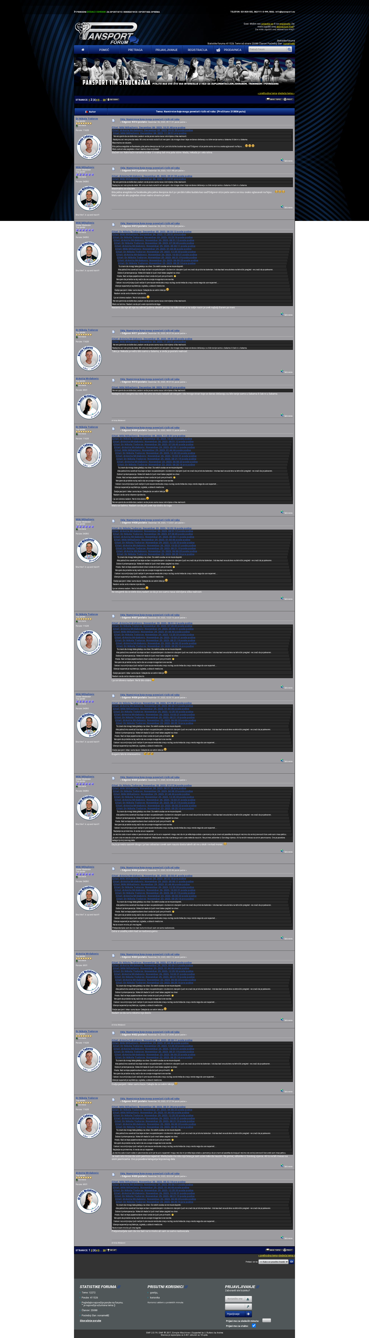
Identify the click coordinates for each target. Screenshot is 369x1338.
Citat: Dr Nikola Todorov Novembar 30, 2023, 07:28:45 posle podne (154, 243)
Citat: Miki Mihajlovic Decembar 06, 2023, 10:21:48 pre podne (148, 127)
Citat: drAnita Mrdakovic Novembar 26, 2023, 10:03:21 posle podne (156, 254)
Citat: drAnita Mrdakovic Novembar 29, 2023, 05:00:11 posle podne (155, 246)
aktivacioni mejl (284, 26)
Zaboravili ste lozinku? (237, 1290)
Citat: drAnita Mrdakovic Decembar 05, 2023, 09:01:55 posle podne (152, 130)
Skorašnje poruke (90, 1320)
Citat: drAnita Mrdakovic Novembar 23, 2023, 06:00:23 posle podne (157, 260)
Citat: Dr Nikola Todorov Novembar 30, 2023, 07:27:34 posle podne (152, 785)
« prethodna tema (267, 93)
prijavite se (267, 23)
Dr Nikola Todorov (87, 118)
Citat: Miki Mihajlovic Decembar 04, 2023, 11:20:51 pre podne (149, 133)
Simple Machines (181, 1332)
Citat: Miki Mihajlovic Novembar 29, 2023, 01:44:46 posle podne (153, 248)
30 (104, 99)
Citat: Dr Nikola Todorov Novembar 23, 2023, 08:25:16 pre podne (156, 263)
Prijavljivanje (167, 50)
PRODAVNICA (232, 50)
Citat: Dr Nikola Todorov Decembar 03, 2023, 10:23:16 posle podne (153, 237)
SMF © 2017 (165, 1332)
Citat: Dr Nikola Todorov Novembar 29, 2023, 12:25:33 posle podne (156, 251)
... (101, 100)
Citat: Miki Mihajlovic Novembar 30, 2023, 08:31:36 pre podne (149, 788)
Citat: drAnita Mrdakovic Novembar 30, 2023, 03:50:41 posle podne (152, 875)
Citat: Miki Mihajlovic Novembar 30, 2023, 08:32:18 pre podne (149, 878)
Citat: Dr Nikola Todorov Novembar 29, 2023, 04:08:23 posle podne (153, 791)
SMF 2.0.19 (151, 1332)
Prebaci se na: (252, 1262)
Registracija (197, 50)
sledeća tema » (286, 93)
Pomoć (104, 50)
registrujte (284, 23)
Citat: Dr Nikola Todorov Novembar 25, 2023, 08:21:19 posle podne (157, 257)
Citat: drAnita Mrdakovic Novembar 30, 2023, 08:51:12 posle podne (153, 240)
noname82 (289, 43)
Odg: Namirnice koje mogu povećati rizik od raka (150, 119)
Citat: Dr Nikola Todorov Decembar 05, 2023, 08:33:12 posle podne (151, 231)
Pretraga (135, 50)
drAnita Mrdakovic (87, 378)
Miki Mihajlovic (85, 167)
